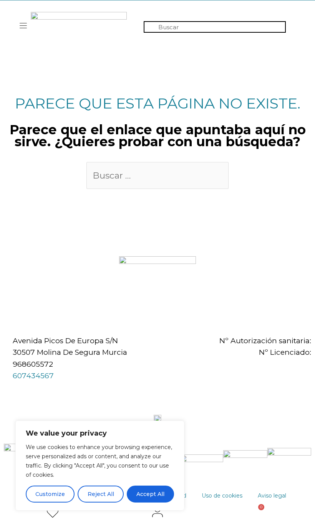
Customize (50, 494)
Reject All (101, 494)
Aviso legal (272, 495)
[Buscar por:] (157, 176)
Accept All (150, 494)
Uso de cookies (222, 495)
